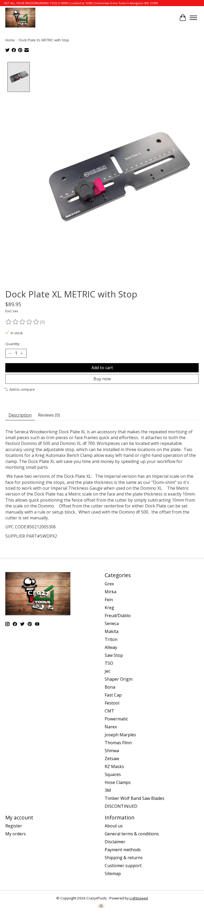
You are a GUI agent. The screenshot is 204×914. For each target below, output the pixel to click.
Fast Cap (113, 695)
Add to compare (22, 389)
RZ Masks (114, 766)
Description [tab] (20, 415)
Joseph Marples (120, 735)
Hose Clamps (118, 782)
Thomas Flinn (118, 743)
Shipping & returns (124, 858)
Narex (111, 727)
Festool (112, 703)
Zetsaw (112, 758)
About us (114, 826)
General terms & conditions (132, 834)
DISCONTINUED (121, 806)
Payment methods (123, 850)
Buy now (102, 379)
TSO (109, 663)
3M (108, 790)
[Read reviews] (22, 322)
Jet (107, 671)
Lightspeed (139, 898)
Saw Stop (114, 655)
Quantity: (12, 343)
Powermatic (116, 719)
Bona (110, 687)
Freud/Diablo (118, 615)
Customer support (123, 865)
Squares (113, 774)
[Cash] (101, 906)
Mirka (110, 592)
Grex (109, 584)
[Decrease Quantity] (10, 353)
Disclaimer (115, 842)
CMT (109, 711)
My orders (15, 834)
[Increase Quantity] (21, 353)
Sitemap (113, 873)
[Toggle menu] (193, 17)
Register (13, 826)
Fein (109, 600)
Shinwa (112, 751)
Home (10, 40)
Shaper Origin (119, 679)
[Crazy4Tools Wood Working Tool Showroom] (20, 18)
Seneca (112, 623)
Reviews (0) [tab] (49, 415)
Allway (111, 647)
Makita (111, 631)
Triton (111, 639)
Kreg (109, 607)
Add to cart (102, 368)
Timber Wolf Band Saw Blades (134, 798)
